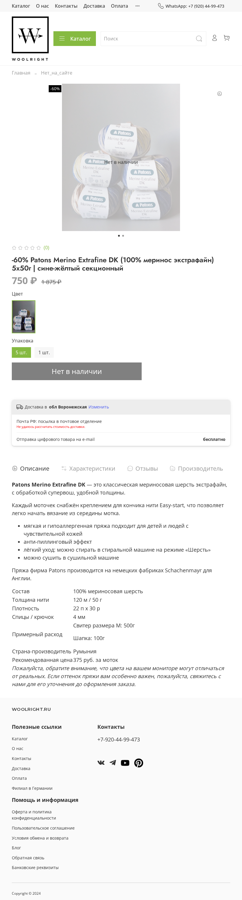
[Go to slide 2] (123, 236)
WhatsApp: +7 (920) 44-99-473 (195, 6)
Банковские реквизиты (35, 867)
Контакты (66, 6)
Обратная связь (28, 858)
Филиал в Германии (32, 788)
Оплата (119, 6)
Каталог (21, 6)
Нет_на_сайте (56, 73)
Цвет (17, 294)
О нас (42, 6)
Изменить (99, 407)
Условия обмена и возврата (40, 838)
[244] (23, 316)
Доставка (94, 6)
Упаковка (22, 341)
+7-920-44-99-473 (118, 739)
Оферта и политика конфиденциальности (34, 815)
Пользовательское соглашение (43, 828)
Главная (21, 73)
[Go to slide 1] (119, 236)
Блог (16, 847)
